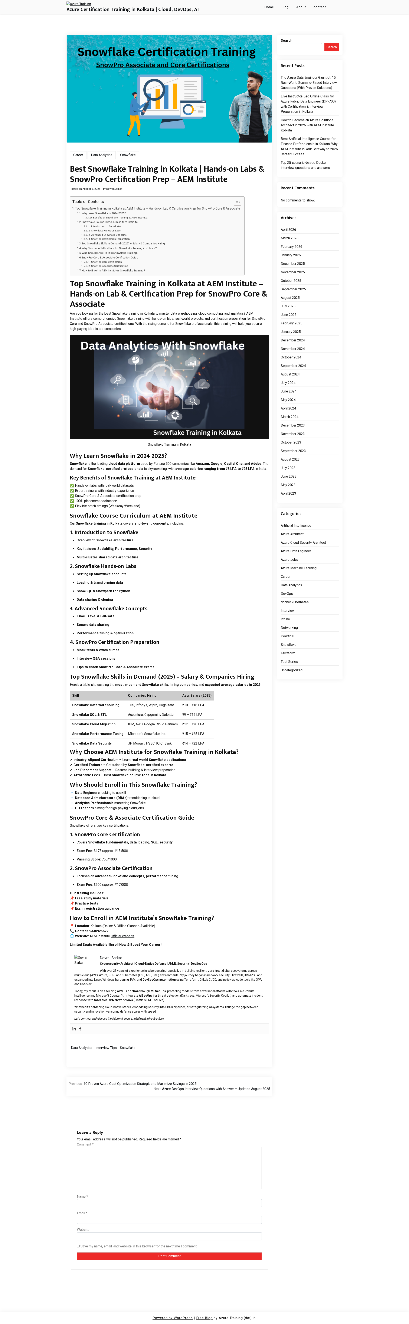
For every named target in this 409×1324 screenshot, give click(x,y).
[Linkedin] (74, 1029)
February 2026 (291, 247)
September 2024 (293, 366)
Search (286, 41)
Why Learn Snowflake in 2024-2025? (104, 213)
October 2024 (291, 357)
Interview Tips (106, 1048)
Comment (85, 1144)
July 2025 (288, 306)
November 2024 (293, 349)
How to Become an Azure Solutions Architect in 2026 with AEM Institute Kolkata (307, 125)
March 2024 (289, 417)
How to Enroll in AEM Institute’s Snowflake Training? (113, 270)
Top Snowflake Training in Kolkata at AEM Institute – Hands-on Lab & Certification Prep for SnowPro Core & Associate (157, 208)
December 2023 (293, 425)
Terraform (288, 653)
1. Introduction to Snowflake (104, 226)
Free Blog (204, 1318)
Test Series (289, 662)
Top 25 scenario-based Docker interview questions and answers (305, 165)
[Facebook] (80, 1029)
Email (82, 1213)
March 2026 (289, 238)
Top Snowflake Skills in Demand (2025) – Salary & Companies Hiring (123, 243)
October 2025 (291, 281)
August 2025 (290, 298)
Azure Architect (292, 534)
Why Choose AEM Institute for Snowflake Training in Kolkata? (119, 248)
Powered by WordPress (173, 1318)
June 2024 (289, 391)
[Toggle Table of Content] (235, 202)
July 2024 (288, 383)
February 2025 (291, 323)
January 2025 (291, 332)
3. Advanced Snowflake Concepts (107, 234)
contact (320, 7)
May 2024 (288, 400)
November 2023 (293, 434)
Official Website (122, 936)
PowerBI (287, 636)
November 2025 (293, 272)
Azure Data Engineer (296, 551)
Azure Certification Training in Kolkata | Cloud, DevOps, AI (132, 10)
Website (83, 1230)
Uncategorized (291, 670)
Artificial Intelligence (296, 526)
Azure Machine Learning (299, 568)
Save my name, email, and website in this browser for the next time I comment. (139, 1246)
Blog (285, 7)
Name (82, 1196)
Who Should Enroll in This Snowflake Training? (110, 252)
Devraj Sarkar (114, 189)
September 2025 (293, 289)
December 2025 (293, 264)
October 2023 (291, 442)
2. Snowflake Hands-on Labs (104, 230)
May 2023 (288, 485)
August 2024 (290, 374)
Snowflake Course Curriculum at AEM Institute (110, 222)
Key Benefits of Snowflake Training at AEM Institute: (117, 217)
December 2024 (293, 340)
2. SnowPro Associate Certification (108, 265)
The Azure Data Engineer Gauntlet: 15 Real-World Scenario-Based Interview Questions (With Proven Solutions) (309, 83)
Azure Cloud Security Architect (303, 543)
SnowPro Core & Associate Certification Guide (110, 257)
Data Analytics (101, 155)
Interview (288, 611)
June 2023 (289, 476)
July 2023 (288, 468)
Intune (285, 619)
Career (78, 155)
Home (269, 7)
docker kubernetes (295, 602)
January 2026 (291, 255)
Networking (289, 628)
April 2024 (288, 408)
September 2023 (293, 451)
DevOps (287, 594)
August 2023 (290, 459)
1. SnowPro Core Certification (105, 261)
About (301, 7)
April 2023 (288, 493)
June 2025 (289, 315)
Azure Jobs (289, 560)
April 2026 (288, 230)
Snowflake (128, 155)
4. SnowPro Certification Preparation (109, 238)
